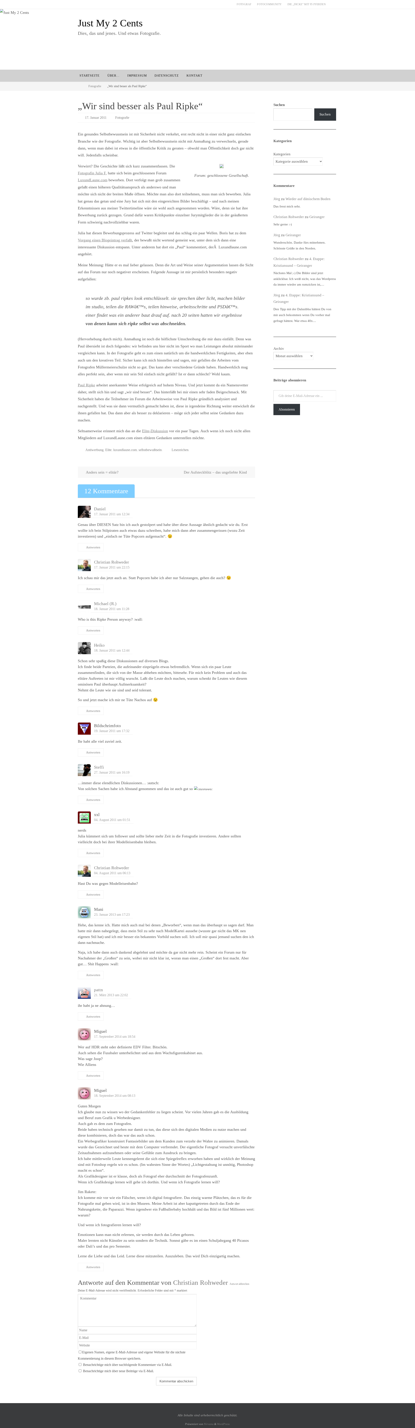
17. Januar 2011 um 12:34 (111, 514)
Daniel (100, 508)
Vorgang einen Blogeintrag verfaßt (105, 240)
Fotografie (94, 86)
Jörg (276, 199)
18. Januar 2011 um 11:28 (111, 609)
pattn (98, 989)
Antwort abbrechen (239, 1283)
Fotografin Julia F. (92, 173)
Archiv (278, 349)
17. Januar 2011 (96, 117)
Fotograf (244, 4)
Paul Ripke (86, 385)
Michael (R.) (105, 603)
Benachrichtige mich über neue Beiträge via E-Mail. (118, 1371)
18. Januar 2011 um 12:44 (111, 650)
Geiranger (317, 217)
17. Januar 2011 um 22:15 (111, 567)
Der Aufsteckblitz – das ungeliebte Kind (216, 472)
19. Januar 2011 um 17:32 (111, 731)
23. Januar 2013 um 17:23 (112, 915)
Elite (108, 450)
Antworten (93, 547)
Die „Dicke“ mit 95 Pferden (306, 4)
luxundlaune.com (125, 450)
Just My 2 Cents (110, 23)
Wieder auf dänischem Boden (308, 199)
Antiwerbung (94, 450)
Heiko (99, 645)
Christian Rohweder (111, 562)
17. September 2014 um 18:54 (114, 1037)
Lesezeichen (180, 450)
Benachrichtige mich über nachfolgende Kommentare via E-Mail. (127, 1365)
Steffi (99, 767)
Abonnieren (287, 409)
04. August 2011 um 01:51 (112, 820)
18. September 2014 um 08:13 (114, 1096)
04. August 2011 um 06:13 (112, 873)
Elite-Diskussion (155, 431)
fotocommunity (269, 4)
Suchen (325, 114)
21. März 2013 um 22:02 (111, 995)
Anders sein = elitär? (101, 472)
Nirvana (209, 1424)
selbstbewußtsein (150, 450)
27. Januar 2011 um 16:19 (111, 772)
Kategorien (281, 154)
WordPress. (223, 1424)
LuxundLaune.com (92, 180)
